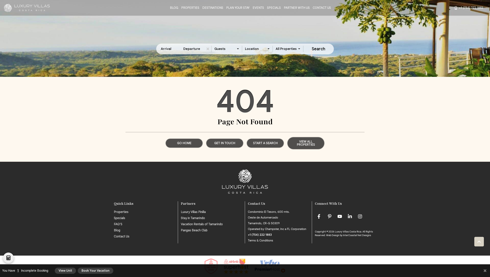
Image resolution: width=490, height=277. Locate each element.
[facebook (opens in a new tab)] (319, 216)
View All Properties (306, 143)
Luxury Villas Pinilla (193, 212)
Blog (174, 8)
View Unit (65, 271)
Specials (274, 8)
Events (258, 8)
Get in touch (224, 143)
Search (318, 48)
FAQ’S (118, 224)
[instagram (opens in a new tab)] (360, 216)
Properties (190, 8)
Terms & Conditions (260, 240)
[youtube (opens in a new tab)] (339, 216)
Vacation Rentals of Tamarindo (202, 224)
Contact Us (322, 8)
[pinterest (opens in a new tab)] (329, 216)
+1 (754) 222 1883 (260, 234)
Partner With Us (297, 8)
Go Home (184, 143)
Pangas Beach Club (194, 230)
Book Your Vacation (95, 271)
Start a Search (265, 143)
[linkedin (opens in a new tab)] (349, 216)
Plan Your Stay (238, 8)
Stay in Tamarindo (193, 218)
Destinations (212, 8)
